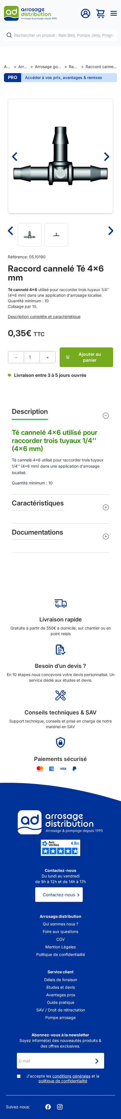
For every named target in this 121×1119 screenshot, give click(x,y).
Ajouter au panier (90, 357)
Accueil (8, 66)
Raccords (74, 66)
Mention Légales (60, 946)
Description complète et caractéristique (44, 316)
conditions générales (71, 1076)
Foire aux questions (60, 931)
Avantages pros (60, 994)
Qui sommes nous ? (60, 923)
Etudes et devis (60, 987)
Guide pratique (60, 1002)
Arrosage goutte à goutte (48, 66)
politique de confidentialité (63, 1080)
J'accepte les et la (62, 1078)
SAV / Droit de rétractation (60, 1009)
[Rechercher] (9, 35)
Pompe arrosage (60, 1017)
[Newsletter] (96, 1061)
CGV (60, 939)
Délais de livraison (60, 979)
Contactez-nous (59, 894)
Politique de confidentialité (60, 954)
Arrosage (23, 66)
